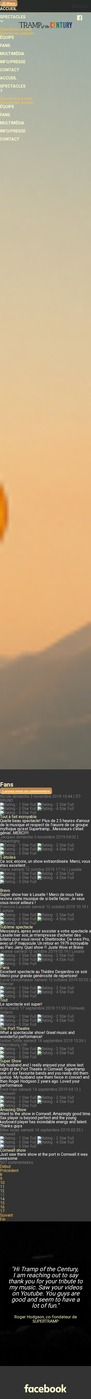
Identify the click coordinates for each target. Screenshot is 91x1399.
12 (2, 1190)
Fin (2, 1219)
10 (2, 1182)
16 (2, 1207)
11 (2, 1186)
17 (2, 1211)
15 (2, 1203)
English (80, 6)
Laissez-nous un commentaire (26, 791)
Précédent (9, 1170)
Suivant (6, 1215)
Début (5, 1166)
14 (2, 1199)
